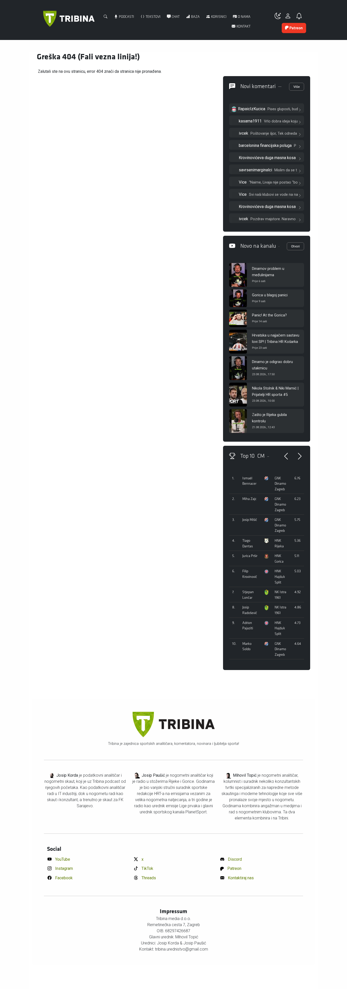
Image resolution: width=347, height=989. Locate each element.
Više (296, 87)
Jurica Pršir (249, 556)
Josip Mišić (249, 520)
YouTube (62, 859)
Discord (234, 859)
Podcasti (126, 17)
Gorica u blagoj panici (270, 295)
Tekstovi (153, 17)
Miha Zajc (249, 499)
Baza (195, 17)
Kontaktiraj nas (240, 877)
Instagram (63, 868)
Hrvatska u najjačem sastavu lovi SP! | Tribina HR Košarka (275, 338)
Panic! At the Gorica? (269, 315)
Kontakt (243, 26)
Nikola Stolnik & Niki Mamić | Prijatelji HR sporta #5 (275, 391)
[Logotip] (69, 21)
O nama (243, 17)
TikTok (146, 868)
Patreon (233, 868)
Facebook (63, 877)
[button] (280, 16)
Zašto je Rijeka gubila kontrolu (269, 418)
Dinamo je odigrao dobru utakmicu (272, 365)
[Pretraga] (105, 17)
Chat (175, 17)
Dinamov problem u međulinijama (268, 272)
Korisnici (218, 17)
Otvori (295, 246)
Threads (148, 877)
